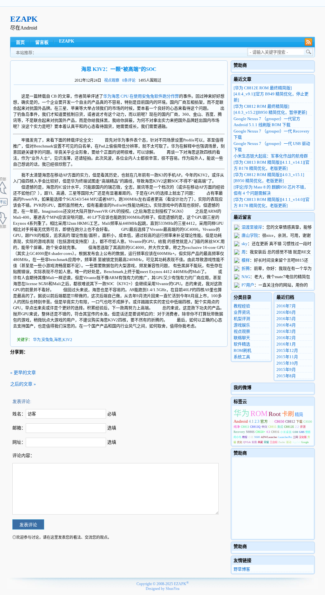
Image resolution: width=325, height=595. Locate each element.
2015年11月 (287, 356)
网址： (19, 442)
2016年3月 (286, 331)
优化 (239, 442)
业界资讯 (242, 312)
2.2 (297, 426)
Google (305, 442)
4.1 (251, 421)
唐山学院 (250, 235)
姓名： (19, 414)
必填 (111, 414)
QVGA (247, 442)
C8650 (279, 421)
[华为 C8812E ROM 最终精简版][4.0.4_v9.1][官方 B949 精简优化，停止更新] (271, 93)
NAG (246, 276)
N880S (250, 432)
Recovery (239, 432)
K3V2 (67, 340)
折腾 (246, 268)
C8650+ (260, 432)
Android (241, 421)
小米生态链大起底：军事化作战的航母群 (271, 156)
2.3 (257, 421)
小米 (250, 437)
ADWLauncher (269, 437)
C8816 (275, 432)
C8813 (245, 426)
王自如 (273, 442)
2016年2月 (286, 337)
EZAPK (23, 19)
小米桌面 (286, 432)
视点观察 (111, 80)
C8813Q (255, 426)
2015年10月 (287, 363)
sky (245, 243)
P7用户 (248, 285)
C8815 (272, 426)
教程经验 (242, 306)
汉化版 (303, 437)
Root (275, 413)
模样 (246, 260)
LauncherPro (285, 437)
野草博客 (242, 569)
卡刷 (288, 414)
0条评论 (129, 80)
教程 (244, 437)
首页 (20, 42)
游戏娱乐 (242, 325)
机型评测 (242, 318)
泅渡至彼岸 (252, 227)
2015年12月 (287, 350)
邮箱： (19, 428)
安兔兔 (47, 340)
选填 (111, 428)
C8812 (290, 421)
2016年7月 (286, 306)
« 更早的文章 (23, 372)
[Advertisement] (199, 22)
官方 (264, 421)
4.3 (268, 432)
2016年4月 (286, 325)
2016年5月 (286, 318)
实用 (254, 442)
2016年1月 (286, 344)
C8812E (289, 426)
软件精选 (242, 344)
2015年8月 (286, 375)
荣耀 (266, 442)
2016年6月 (286, 312)
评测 (303, 426)
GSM (295, 432)
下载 (299, 421)
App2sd (296, 442)
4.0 (271, 421)
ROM (259, 413)
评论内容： (23, 455)
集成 (280, 426)
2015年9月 (286, 369)
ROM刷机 (242, 350)
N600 (257, 437)
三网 (295, 437)
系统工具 (242, 356)
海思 (58, 340)
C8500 (307, 421)
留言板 (42, 42)
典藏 (260, 442)
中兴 (264, 426)
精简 (299, 414)
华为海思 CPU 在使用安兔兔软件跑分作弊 (141, 96)
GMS (301, 432)
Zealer (281, 442)
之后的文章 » (23, 384)
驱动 (288, 442)
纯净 (237, 426)
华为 (37, 340)
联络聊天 (242, 337)
